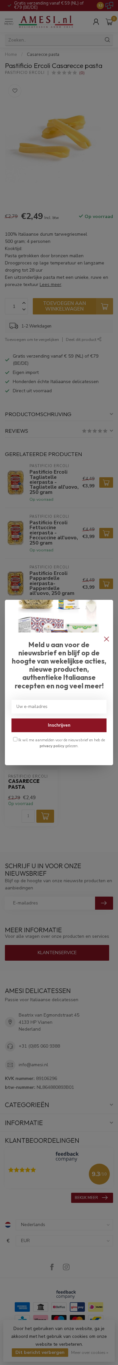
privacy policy (52, 746)
